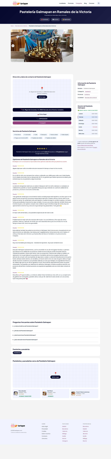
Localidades (62, 3)
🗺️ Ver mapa (42, 97)
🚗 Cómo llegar (42, 114)
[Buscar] (98, 3)
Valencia (64, 431)
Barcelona (65, 429)
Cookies (44, 431)
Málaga (64, 434)
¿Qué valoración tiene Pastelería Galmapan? (26, 339)
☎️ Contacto (44, 19)
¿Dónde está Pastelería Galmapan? (23, 330)
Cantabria (87, 94)
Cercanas (91, 3)
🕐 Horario (55, 19)
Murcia (64, 438)
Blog (85, 3)
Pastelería (88, 91)
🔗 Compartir (42, 123)
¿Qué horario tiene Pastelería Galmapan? (25, 335)
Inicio (12, 26)
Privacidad (45, 429)
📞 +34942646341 (42, 118)
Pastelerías (17, 352)
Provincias (71, 3)
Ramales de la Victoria (21, 26)
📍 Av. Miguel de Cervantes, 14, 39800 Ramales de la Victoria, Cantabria (42, 109)
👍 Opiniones (66, 19)
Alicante (85, 434)
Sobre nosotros (46, 434)
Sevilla (64, 436)
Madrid (64, 426)
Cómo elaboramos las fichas (85, 145)
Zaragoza (65, 441)
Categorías (79, 3)
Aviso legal (45, 426)
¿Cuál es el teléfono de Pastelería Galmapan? (26, 326)
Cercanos (44, 438)
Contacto (44, 436)
